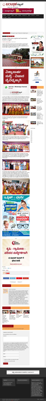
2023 (31, 134)
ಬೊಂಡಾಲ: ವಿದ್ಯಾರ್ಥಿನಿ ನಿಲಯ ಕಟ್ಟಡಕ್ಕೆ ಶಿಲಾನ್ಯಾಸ (19, 316)
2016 (31, 142)
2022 (31, 135)
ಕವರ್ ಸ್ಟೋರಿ (4, 17)
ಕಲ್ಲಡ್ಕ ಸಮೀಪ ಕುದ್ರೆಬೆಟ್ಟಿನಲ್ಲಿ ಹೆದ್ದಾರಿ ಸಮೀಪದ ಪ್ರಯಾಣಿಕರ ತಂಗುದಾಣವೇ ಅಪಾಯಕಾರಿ (36, 394)
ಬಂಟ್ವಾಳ (10, 314)
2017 (31, 141)
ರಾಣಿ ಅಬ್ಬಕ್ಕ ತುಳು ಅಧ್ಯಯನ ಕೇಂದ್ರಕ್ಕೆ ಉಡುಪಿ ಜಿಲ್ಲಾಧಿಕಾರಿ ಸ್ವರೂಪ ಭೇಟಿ (39, 109)
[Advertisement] (23, 25)
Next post (19, 281)
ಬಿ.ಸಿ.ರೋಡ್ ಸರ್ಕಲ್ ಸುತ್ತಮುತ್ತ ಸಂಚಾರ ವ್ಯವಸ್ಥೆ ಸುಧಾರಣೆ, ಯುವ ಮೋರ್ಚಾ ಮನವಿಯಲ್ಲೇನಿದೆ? (36, 383)
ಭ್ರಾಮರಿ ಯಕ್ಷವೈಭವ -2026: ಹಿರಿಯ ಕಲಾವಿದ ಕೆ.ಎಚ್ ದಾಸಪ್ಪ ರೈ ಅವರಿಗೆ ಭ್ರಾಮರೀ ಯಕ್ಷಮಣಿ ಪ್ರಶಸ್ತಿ (36, 391)
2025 (31, 132)
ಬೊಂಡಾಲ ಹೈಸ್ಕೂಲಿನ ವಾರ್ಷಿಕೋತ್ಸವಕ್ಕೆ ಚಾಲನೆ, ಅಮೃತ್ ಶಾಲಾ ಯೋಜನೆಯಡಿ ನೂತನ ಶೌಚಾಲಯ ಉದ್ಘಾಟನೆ (12, 317)
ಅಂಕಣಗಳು (37, 15)
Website (4, 356)
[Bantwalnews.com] (23, 5)
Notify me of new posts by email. (9, 361)
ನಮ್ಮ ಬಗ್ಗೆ (4, 0)
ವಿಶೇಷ (16, 15)
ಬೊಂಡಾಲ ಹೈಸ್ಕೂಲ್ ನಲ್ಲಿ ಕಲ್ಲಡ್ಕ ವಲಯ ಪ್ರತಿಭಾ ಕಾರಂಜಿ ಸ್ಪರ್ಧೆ (26, 316)
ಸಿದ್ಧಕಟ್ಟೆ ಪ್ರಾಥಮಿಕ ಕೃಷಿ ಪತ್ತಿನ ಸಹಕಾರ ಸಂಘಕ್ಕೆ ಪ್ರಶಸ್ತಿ (40, 123)
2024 (31, 133)
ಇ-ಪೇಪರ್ (8, 15)
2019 (31, 138)
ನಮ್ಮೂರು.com (24, 15)
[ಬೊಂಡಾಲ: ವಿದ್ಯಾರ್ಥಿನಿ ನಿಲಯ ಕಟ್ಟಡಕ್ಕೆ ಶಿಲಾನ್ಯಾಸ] (19, 313)
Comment (4, 335)
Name (4, 350)
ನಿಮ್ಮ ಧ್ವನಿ (19, 15)
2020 (31, 137)
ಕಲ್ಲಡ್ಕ (2, 314)
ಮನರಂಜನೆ (32, 15)
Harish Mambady (12, 289)
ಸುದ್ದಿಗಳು (12, 15)
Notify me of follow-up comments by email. (11, 359)
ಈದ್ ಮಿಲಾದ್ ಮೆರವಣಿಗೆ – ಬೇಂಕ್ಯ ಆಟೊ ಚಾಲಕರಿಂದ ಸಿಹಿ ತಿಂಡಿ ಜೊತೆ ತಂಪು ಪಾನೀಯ (40, 101)
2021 (31, 136)
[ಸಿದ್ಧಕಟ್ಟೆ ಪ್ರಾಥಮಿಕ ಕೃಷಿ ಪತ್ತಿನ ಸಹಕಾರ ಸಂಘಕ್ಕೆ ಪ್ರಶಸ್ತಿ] (33, 123)
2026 (31, 130)
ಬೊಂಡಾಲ (7, 270)
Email (4, 353)
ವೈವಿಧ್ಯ (29, 15)
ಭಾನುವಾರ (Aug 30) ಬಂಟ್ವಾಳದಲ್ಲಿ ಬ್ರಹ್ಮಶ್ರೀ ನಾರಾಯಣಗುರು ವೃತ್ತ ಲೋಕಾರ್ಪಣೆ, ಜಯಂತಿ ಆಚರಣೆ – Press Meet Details (40, 93)
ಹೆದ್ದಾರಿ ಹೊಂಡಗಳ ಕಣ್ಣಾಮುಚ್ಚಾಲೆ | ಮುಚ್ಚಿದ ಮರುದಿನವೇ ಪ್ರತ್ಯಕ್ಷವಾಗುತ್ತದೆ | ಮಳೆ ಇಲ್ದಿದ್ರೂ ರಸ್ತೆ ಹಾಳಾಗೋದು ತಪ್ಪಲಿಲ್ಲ (40, 116)
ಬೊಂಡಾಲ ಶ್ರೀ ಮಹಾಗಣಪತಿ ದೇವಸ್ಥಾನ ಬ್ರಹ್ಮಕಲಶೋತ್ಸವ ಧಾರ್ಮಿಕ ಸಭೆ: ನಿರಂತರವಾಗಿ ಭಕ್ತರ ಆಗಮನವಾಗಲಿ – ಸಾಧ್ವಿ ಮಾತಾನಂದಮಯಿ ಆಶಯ (5, 319)
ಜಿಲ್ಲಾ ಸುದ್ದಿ (17, 314)
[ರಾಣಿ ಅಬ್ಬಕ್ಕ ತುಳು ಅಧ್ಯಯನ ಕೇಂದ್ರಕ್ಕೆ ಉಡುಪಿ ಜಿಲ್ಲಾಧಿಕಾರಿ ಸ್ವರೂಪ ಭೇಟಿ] (33, 108)
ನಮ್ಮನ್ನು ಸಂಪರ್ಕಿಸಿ (8, 0)
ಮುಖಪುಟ (4, 15)
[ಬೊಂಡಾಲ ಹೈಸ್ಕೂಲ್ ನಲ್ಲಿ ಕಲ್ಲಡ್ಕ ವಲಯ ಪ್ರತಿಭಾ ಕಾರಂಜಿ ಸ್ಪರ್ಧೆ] (26, 313)
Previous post (13, 281)
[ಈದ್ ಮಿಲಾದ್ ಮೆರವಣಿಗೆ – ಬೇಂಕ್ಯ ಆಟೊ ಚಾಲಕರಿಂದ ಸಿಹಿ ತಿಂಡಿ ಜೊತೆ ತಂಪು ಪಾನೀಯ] (33, 100)
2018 (31, 140)
